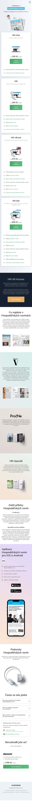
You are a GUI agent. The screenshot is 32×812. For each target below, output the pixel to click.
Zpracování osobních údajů (9, 792)
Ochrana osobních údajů (20, 790)
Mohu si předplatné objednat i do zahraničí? (10, 708)
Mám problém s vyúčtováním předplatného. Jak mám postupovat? (14, 715)
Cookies (17, 792)
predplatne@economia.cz (12, 734)
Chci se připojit (16, 299)
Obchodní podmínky (10, 790)
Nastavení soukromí (24, 792)
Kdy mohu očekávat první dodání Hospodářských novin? (11, 701)
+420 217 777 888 (10, 730)
